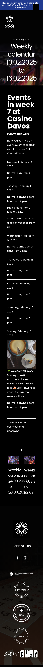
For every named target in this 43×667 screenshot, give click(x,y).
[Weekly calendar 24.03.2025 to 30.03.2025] (13, 460)
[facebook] (17, 558)
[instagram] (25, 558)
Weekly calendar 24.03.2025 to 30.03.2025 (18, 481)
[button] (36, 7)
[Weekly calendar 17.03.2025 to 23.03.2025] (29, 460)
